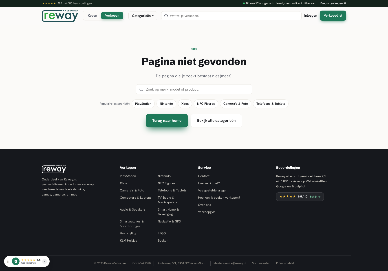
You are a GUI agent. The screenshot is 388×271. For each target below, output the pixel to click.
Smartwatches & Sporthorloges (132, 223)
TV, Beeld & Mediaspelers (167, 199)
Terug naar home (166, 120)
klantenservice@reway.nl (230, 263)
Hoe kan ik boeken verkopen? (219, 197)
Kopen (92, 15)
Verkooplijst (333, 15)
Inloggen (310, 15)
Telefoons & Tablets (270, 104)
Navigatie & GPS (169, 221)
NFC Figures (206, 104)
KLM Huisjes (128, 240)
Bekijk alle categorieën (216, 120)
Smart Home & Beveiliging (168, 211)
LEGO (162, 233)
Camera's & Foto (235, 104)
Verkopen (112, 15)
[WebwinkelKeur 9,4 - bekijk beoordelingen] (16, 261)
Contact (203, 176)
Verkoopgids (207, 212)
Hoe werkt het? (209, 183)
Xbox (185, 104)
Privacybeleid (285, 263)
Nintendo (166, 104)
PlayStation (143, 104)
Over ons (204, 205)
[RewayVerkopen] (60, 16)
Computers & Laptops (136, 197)
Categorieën (143, 15)
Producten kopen (333, 3)
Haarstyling (128, 233)
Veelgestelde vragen (212, 190)
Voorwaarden (261, 263)
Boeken (163, 240)
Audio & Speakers (133, 209)
